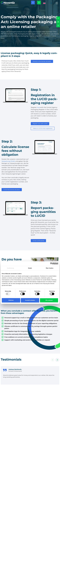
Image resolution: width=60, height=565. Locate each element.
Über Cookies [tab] (49, 268)
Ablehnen (11, 300)
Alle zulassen (49, 300)
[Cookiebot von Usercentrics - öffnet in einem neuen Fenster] (51, 263)
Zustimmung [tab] (10, 268)
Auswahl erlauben (30, 300)
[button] (57, 3)
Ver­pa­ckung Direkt (8, 161)
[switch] (22, 294)
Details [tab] (30, 268)
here (38, 107)
